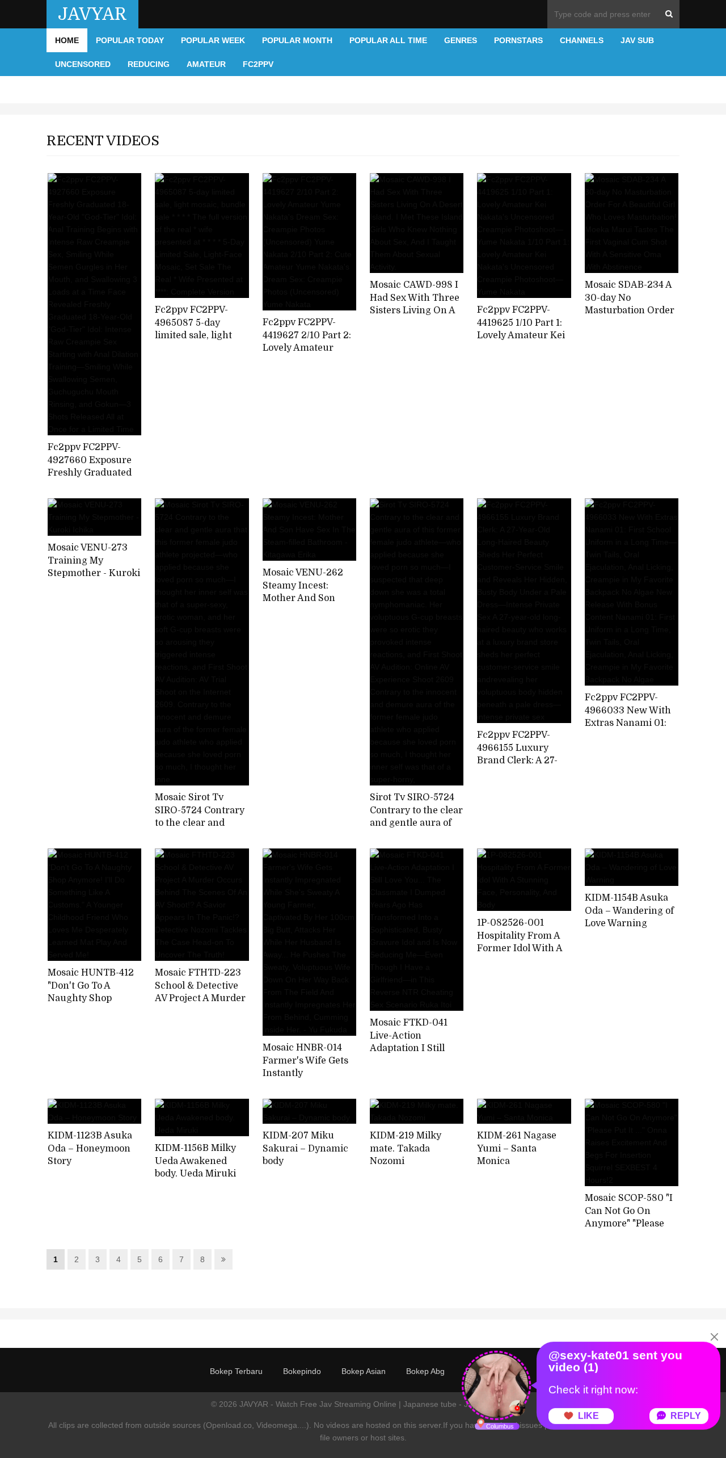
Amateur (206, 64)
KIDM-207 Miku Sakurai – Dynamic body (305, 1148)
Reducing (149, 64)
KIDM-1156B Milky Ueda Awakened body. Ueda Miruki (195, 1161)
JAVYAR (92, 14)
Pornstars (518, 40)
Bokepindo (302, 1371)
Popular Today (130, 40)
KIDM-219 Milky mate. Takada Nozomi (405, 1148)
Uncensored (83, 64)
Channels (581, 40)
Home (67, 40)
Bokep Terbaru (236, 1371)
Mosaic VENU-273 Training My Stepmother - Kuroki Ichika (94, 567)
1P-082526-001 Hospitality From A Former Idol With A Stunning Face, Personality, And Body (519, 955)
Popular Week (213, 40)
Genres (460, 40)
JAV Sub (637, 40)
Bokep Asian (363, 1371)
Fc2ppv (258, 64)
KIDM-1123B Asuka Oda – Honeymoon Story (90, 1148)
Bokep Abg (425, 1371)
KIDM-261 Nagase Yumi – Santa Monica (516, 1148)
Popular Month (297, 40)
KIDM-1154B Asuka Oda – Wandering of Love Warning (629, 910)
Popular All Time (388, 40)
